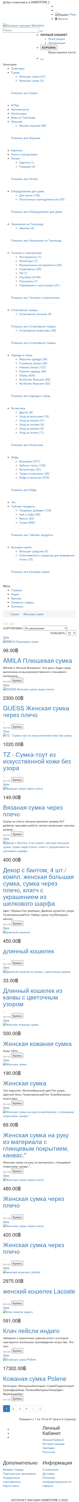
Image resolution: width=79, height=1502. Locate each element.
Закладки (49, 1448)
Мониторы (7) (28, 261)
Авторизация (56, 43)
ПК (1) (23, 273)
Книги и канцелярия (24, 154)
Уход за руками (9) (31, 428)
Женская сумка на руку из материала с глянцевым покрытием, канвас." (36, 1144)
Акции (15, 594)
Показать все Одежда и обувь (30, 396)
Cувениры (18, 68)
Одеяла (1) (26, 162)
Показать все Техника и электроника (35, 297)
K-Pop (15, 105)
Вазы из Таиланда (23, 117)
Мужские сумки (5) (31, 80)
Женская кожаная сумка (37, 1043)
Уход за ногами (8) (31, 424)
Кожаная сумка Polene (34, 1378)
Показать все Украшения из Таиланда (36, 240)
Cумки (15, 614)
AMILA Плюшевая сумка (37, 660)
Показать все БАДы (24, 490)
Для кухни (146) (29, 195)
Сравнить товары (22, 602)
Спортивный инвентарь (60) (37, 330)
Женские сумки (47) (32, 76)
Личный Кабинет (53, 1440)
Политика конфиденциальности (57, 1479)
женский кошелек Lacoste (39, 1291)
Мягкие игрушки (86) (32, 125)
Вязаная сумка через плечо (33, 810)
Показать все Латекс (24, 179)
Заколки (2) (26, 228)
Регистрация (56, 39)
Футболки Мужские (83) (34, 383)
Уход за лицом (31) (32, 420)
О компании (51, 1469)
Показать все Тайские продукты (32, 535)
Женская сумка (24, 1083)
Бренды (16, 598)
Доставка (48, 1473)
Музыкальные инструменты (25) (40, 265)
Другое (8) (26, 412)
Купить (17, 680)
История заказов (53, 1444)
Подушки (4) (27, 166)
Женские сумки (33, 614)
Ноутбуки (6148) (30, 277)
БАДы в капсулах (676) (34, 477)
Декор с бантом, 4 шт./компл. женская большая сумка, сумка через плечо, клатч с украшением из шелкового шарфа (38, 886)
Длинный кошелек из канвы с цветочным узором (32, 997)
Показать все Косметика (27, 445)
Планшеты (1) (28, 281)
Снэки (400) (27, 522)
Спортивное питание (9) (35, 314)
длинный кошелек (28, 950)
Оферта (48, 1486)
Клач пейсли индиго (31, 1330)
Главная (16, 590)
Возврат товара (13, 1469)
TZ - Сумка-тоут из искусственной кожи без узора (37, 761)
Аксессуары (19, 113)
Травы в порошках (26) (34, 473)
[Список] (5, 624)
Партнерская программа (19, 1473)
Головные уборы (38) (33, 363)
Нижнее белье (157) (32, 367)
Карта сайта (11, 1486)
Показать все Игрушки (25, 138)
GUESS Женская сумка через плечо (36, 711)
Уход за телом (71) (31, 432)
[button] (58, 35)
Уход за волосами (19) (34, 416)
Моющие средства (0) (33, 551)
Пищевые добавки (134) (35, 510)
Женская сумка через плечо (33, 1201)
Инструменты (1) (30, 257)
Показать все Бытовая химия (30, 572)
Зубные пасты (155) (32, 465)
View (6, 637)
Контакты (17, 606)
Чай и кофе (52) (30, 514)
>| (40, 1409)
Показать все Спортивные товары (33, 326)
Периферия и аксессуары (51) (39, 285)
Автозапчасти (20, 109)
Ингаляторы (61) (30, 469)
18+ (13, 502)
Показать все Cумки (24, 93)
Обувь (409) (27, 375)
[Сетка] (11, 624)
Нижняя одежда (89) (32, 371)
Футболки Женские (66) (34, 379)
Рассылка (49, 1452)
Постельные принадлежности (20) (42, 199)
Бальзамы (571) (29, 461)
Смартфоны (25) (30, 269)
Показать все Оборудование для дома (36, 212)
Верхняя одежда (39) (33, 359)
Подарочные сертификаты (12, 1479)
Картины (16, 150)
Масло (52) (26, 518)
